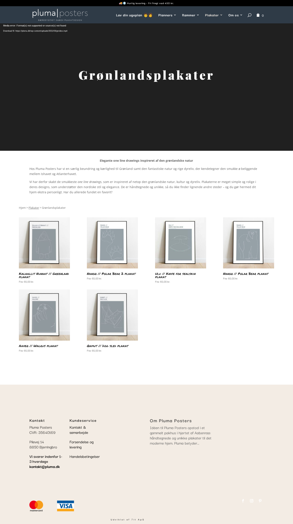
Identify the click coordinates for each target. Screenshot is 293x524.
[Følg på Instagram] (251, 500)
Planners (165, 15)
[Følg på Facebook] (243, 500)
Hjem (22, 208)
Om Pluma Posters (171, 420)
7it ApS (138, 519)
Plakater (212, 15)
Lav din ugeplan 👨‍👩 (134, 15)
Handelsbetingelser (84, 456)
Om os (233, 15)
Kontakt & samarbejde (78, 429)
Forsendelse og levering (81, 444)
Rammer (188, 15)
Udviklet (118, 519)
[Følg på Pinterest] (260, 500)
